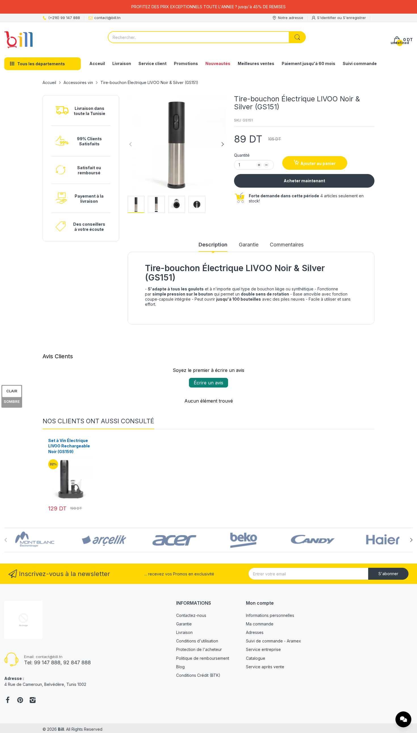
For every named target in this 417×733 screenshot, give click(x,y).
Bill (61, 729)
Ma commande (259, 623)
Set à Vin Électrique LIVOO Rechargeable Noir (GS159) (69, 446)
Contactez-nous (191, 615)
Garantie (184, 623)
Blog (180, 666)
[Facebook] (7, 701)
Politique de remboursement (202, 658)
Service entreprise (263, 649)
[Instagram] (32, 701)
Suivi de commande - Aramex (273, 640)
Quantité (242, 155)
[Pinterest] (20, 701)
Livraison (184, 632)
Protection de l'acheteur (199, 649)
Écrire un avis (208, 383)
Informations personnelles (270, 615)
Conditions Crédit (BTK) (198, 675)
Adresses (255, 632)
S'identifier (327, 17)
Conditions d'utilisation (197, 640)
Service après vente (265, 666)
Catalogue (255, 658)
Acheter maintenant (304, 180)
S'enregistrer (354, 17)
